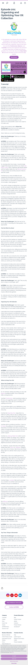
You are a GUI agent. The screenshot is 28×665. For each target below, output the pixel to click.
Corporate (4, 617)
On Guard (3, 426)
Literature (16, 623)
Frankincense (13, 46)
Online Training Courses (7, 636)
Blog (15, 617)
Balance (20, 46)
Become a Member (6, 634)
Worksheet (14, 57)
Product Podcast (17, 624)
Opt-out (14, 658)
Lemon (12, 447)
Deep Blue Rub (11, 413)
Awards (3, 624)
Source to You (5, 628)
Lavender (4, 47)
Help (15, 634)
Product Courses (17, 619)
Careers (3, 619)
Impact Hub (4, 623)
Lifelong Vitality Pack (12, 436)
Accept (14, 656)
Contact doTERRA (14, 607)
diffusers (5, 501)
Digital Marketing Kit (6, 643)
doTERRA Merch (5, 626)
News (3, 621)
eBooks (15, 621)
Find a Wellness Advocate (14, 602)
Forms (3, 642)
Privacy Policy (14, 663)
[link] (21, 3)
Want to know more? (14, 661)
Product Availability (18, 642)
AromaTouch (17, 626)
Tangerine (17, 447)
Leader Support (17, 636)
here (13, 652)
